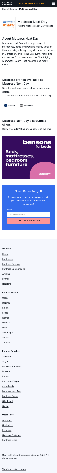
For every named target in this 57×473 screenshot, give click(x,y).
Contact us (7, 425)
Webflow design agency (14, 469)
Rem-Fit (6, 322)
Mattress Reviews (11, 264)
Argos (5, 361)
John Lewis (8, 386)
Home (5, 9)
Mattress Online (10, 396)
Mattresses (7, 259)
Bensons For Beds (11, 366)
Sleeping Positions (11, 435)
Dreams (6, 371)
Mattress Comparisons (13, 269)
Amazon (6, 356)
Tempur (6, 342)
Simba (5, 337)
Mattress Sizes (9, 440)
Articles (6, 274)
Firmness (6, 430)
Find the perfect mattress (31, 3)
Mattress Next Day (11, 391)
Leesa (5, 312)
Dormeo (6, 303)
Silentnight (7, 332)
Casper (5, 298)
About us (7, 420)
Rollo (4, 327)
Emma (5, 307)
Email (9, 209)
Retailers (13, 9)
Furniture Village (10, 381)
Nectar (5, 317)
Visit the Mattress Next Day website (35, 25)
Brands (5, 278)
